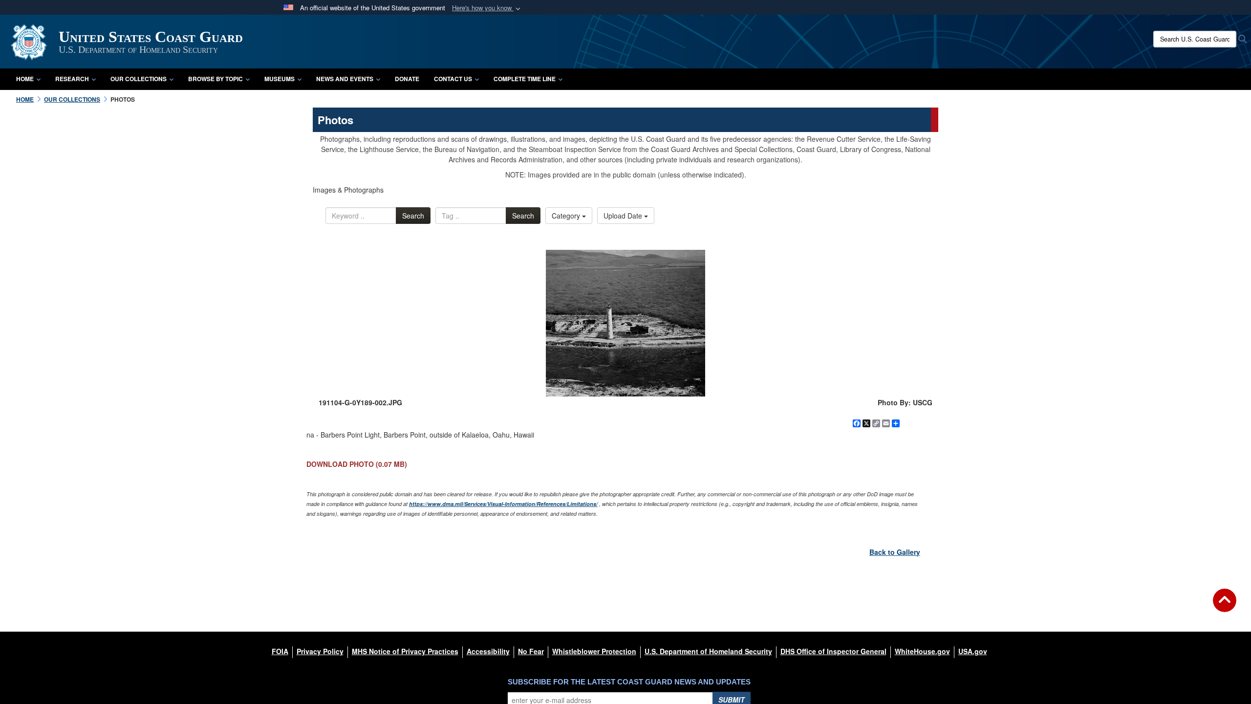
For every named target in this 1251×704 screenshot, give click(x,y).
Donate (407, 78)
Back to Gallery (894, 552)
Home (25, 78)
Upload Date (624, 215)
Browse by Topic (215, 78)
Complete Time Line (525, 78)
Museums (279, 78)
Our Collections (138, 78)
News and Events (344, 78)
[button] (487, 8)
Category (567, 215)
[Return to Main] (1224, 606)
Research (72, 78)
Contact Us (453, 78)
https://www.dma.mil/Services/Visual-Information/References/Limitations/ (503, 503)
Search (413, 215)
